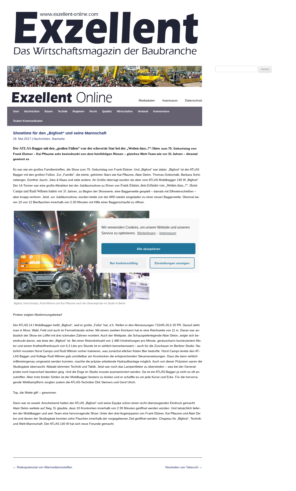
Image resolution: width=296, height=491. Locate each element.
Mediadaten (147, 100)
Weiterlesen (146, 233)
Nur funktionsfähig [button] (124, 263)
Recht (93, 111)
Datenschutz (193, 100)
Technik (62, 111)
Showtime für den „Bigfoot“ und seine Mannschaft (59, 133)
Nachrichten (31, 111)
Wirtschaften (125, 111)
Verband (143, 111)
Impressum (170, 100)
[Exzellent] (104, 60)
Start (16, 111)
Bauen (49, 111)
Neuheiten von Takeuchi (183, 467)
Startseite (58, 138)
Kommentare (161, 111)
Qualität (107, 111)
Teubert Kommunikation (27, 120)
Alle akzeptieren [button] (148, 248)
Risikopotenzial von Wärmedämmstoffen (42, 467)
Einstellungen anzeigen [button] (172, 263)
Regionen (78, 111)
